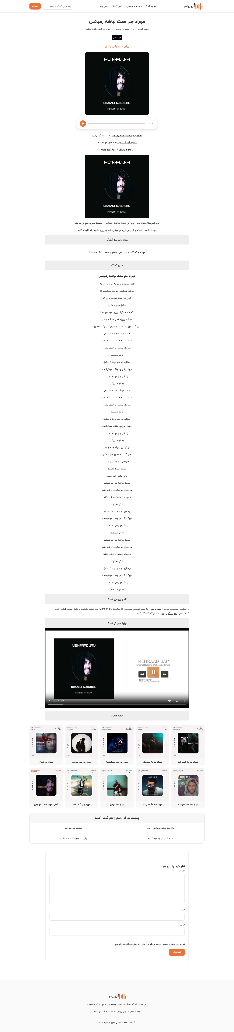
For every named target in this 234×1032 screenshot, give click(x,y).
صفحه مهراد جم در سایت (88, 223)
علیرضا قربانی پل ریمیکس (161, 838)
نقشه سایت (134, 1011)
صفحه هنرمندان (134, 6)
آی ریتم (96, 135)
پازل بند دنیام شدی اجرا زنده (73, 838)
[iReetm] (193, 6)
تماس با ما (104, 6)
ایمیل (181, 924)
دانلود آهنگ (150, 6)
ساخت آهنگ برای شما (104, 1011)
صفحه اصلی (143, 29)
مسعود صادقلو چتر (73, 828)
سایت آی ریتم (169, 613)
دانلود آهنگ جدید (127, 142)
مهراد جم (117, 37)
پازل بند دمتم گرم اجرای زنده (160, 828)
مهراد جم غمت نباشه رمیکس (117, 275)
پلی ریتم (121, 1011)
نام (183, 909)
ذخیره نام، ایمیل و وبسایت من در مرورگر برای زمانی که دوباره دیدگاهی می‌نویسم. (150, 944)
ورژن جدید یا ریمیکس (124, 29)
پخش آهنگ (118, 6)
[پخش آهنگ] (83, 123)
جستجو (35, 6)
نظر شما (181, 870)
